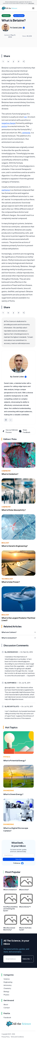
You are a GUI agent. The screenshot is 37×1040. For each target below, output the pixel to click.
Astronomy (8, 985)
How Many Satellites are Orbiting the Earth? (10, 909)
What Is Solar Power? (11, 582)
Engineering (8, 790)
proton (4, 126)
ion (25, 117)
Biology (5, 543)
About (6, 1004)
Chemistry (6, 471)
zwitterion (6, 190)
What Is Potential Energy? (14, 760)
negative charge (8, 123)
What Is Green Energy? (13, 794)
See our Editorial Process (12, 431)
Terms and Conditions (17, 1037)
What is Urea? (24, 889)
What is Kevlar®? (25, 907)
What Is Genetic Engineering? (15, 546)
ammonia (26, 132)
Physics (6, 757)
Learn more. (31, 3)
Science (7, 979)
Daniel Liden (17, 28)
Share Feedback (26, 431)
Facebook (7, 1017)
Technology (7, 579)
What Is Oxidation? (10, 474)
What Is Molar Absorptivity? (14, 510)
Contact (7, 1008)
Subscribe (18, 859)
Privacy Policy (6, 1037)
